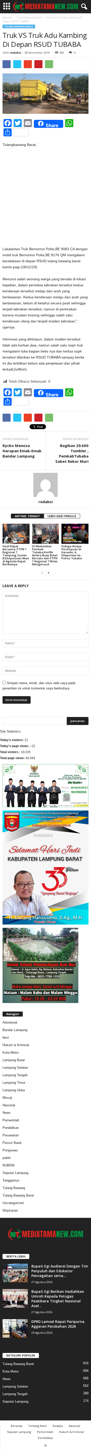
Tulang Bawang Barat (29, 17)
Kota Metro (11, 1052)
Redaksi (58, 1426)
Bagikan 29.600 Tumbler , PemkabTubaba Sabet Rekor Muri (71, 453)
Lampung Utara (14, 1090)
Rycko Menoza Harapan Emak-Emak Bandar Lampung (22, 451)
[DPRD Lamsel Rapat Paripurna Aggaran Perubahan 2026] (15, 1328)
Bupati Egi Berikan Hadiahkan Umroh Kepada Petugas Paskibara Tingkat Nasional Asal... (57, 1298)
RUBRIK (9, 1165)
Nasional (9, 1105)
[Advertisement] (45, 199)
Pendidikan (11, 1128)
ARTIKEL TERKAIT (27, 516)
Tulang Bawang (14, 1188)
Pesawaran (11, 1135)
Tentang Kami (37, 1426)
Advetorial (10, 1022)
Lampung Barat (14, 1060)
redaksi (15, 52)
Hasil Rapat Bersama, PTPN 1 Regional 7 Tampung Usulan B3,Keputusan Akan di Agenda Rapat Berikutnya (16, 555)
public (7, 1158)
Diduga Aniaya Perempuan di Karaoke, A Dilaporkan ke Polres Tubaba (71, 552)
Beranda (7, 17)
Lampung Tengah (15, 1075)
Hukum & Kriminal (16, 1045)
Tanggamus (11, 1180)
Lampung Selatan (15, 1067)
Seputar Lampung (15, 1173)
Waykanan (10, 1210)
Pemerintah (11, 1120)
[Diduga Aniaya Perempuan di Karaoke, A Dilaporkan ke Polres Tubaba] (74, 534)
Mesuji (7, 1098)
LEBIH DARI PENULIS (62, 516)
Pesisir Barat (12, 1143)
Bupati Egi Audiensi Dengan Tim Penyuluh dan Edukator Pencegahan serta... (59, 1271)
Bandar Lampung (15, 1030)
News (7, 1113)
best (6, 1037)
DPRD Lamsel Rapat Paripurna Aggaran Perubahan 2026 (57, 1324)
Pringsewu (10, 1150)
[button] (83, 6)
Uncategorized (13, 1203)
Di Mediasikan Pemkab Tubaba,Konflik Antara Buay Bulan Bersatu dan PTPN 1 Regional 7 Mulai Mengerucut (45, 555)
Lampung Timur (14, 1082)
